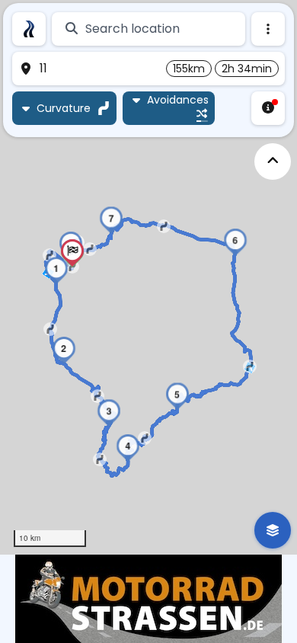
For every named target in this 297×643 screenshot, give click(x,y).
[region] (148, 277)
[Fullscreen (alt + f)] (272, 161)
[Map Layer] (272, 530)
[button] (56, 270)
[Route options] (268, 29)
